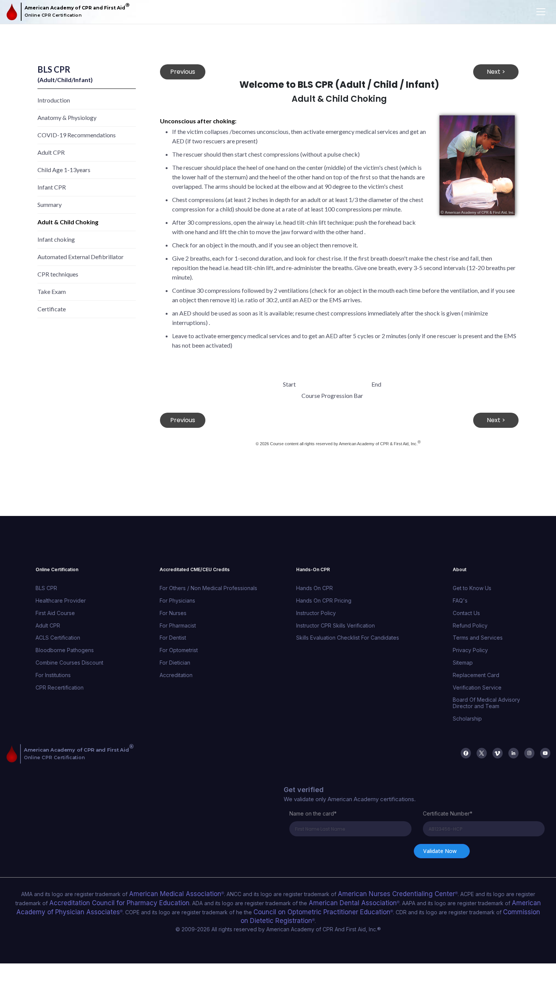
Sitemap (463, 662)
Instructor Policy (316, 613)
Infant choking (56, 239)
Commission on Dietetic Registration (454, 908)
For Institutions (53, 675)
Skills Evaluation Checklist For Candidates (347, 637)
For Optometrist (179, 650)
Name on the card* (313, 813)
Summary (49, 204)
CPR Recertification (60, 687)
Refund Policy (470, 625)
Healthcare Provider (61, 600)
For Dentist (173, 637)
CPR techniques (57, 274)
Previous (182, 71)
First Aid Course (55, 613)
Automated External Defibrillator (80, 256)
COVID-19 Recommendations (76, 134)
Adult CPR (51, 152)
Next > (496, 71)
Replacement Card (476, 675)
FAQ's (460, 600)
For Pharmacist (178, 625)
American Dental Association (282, 901)
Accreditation (176, 675)
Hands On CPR (314, 588)
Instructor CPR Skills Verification (335, 625)
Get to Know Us (472, 588)
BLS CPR (46, 588)
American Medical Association (170, 893)
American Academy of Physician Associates (486, 901)
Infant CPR (51, 187)
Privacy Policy (470, 650)
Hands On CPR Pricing (323, 600)
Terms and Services (478, 637)
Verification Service (477, 687)
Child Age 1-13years (63, 169)
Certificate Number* (447, 813)
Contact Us (466, 613)
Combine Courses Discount (69, 662)
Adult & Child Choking (67, 221)
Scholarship (467, 718)
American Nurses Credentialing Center (372, 893)
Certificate (51, 308)
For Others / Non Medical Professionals (208, 588)
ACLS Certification (58, 637)
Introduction (53, 100)
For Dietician (175, 662)
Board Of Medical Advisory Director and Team (486, 702)
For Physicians (177, 600)
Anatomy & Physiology (66, 117)
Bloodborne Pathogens (65, 650)
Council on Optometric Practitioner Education (241, 908)
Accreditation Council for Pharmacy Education (70, 901)
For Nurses (173, 613)
